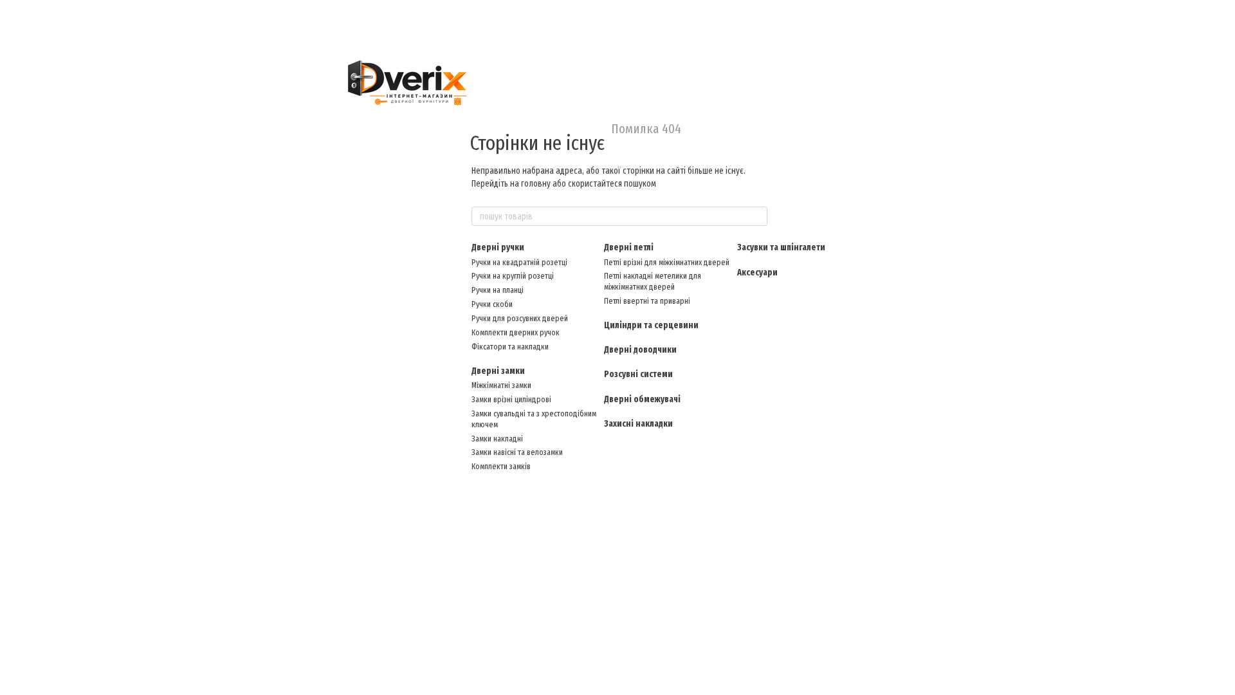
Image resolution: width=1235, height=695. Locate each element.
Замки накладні (497, 438)
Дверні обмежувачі (642, 399)
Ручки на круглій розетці (512, 276)
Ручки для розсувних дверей (519, 318)
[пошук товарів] (757, 216)
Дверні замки (498, 371)
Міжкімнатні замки (501, 385)
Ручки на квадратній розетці (519, 262)
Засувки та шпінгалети (781, 247)
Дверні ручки (497, 247)
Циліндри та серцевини (651, 325)
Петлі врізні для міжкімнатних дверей (666, 262)
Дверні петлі (629, 247)
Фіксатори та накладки (510, 346)
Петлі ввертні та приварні (647, 301)
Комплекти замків (501, 466)
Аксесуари (757, 272)
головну (536, 183)
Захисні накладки (638, 423)
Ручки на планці (497, 290)
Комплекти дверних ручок (515, 332)
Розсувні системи (638, 374)
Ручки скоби (492, 304)
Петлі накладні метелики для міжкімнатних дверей (652, 281)
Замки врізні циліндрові (511, 399)
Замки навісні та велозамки (517, 452)
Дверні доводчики (640, 349)
